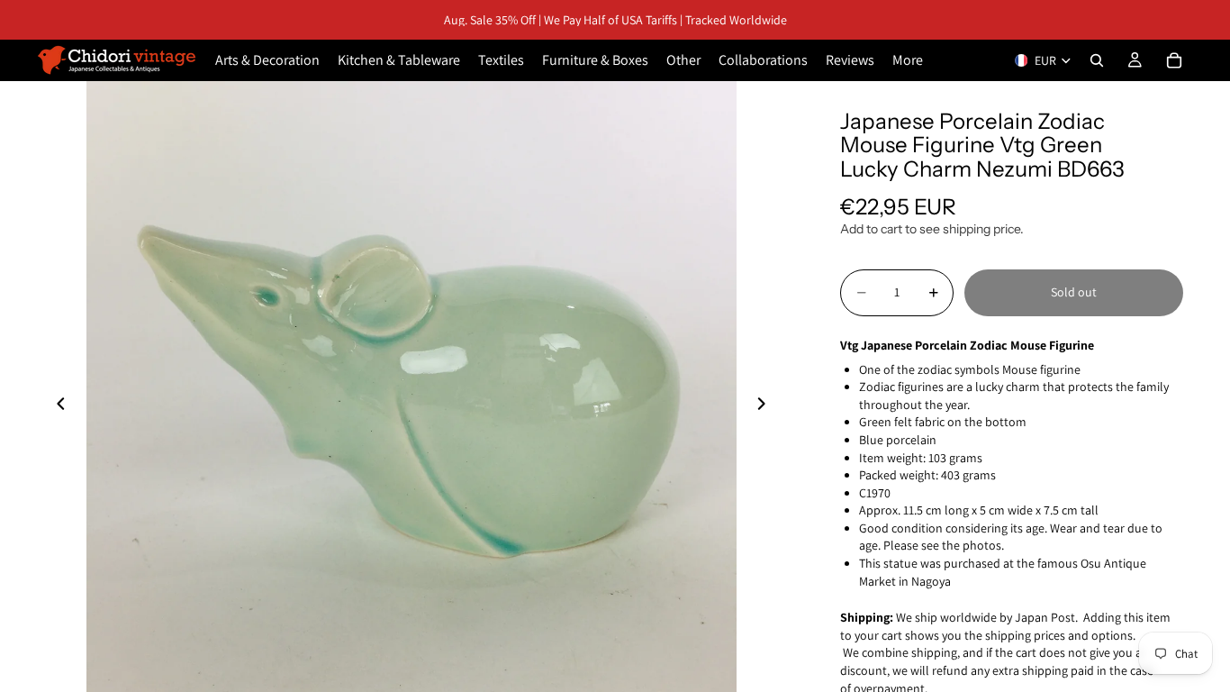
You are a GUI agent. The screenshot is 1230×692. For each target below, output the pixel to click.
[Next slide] (766, 406)
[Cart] (1174, 60)
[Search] (1097, 60)
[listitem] (907, 60)
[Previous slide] (56, 406)
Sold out (1074, 292)
